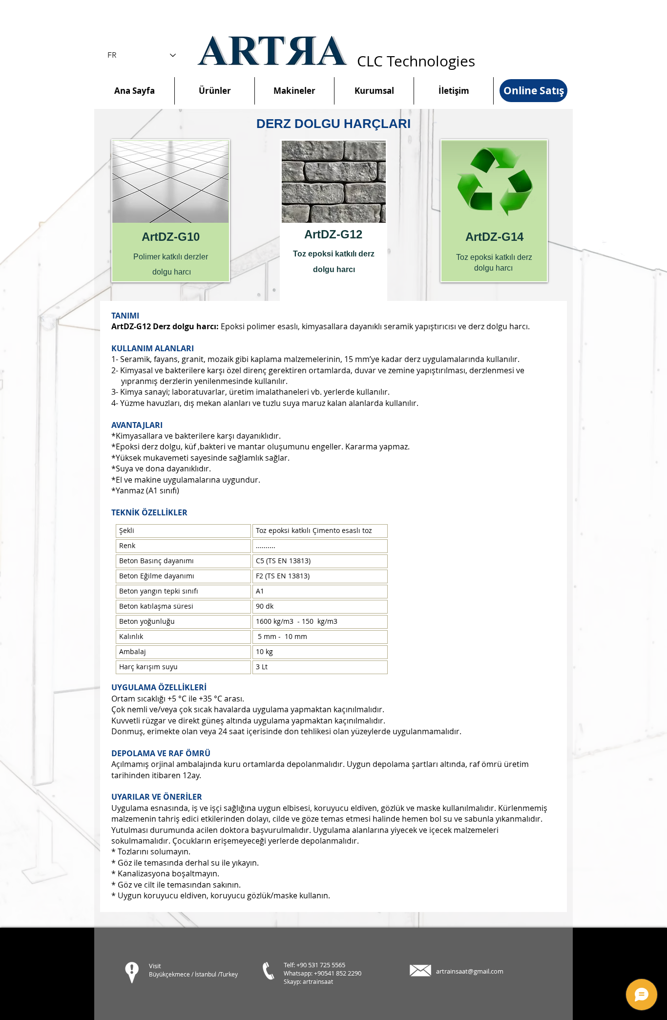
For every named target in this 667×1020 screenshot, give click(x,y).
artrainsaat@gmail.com (469, 971)
